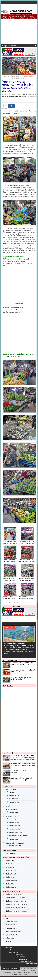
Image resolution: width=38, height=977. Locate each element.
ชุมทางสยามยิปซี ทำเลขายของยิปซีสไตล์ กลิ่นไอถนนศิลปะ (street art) (21, 779)
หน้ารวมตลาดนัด (11, 789)
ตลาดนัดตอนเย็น (14, 799)
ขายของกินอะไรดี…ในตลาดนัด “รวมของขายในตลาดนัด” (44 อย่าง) (22, 663)
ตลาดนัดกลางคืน (14, 802)
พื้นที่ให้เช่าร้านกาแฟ (12, 864)
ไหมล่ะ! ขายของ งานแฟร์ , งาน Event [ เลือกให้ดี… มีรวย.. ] (23, 671)
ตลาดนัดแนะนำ (8, 753)
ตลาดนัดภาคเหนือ (14, 829)
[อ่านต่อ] (6, 653)
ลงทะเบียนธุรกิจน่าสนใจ (27, 961)
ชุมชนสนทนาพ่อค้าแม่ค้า (13, 931)
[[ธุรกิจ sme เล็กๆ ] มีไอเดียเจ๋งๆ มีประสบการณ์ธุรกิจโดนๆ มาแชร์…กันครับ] (19, 641)
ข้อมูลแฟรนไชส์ (8, 948)
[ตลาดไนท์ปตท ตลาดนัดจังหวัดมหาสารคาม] (6, 775)
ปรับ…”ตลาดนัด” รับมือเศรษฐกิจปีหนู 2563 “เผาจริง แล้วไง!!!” (22, 678)
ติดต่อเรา (8, 942)
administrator (27, 94)
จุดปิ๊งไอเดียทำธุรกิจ (12, 935)
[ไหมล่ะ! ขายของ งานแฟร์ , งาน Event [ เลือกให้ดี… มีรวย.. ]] (6, 674)
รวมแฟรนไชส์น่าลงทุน (12, 928)
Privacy (10, 972)
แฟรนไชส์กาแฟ (10, 853)
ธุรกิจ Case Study (14, 952)
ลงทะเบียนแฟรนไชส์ (21, 957)
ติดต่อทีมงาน (5, 968)
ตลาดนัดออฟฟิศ (13, 812)
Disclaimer (14, 974)
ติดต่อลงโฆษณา (15, 968)
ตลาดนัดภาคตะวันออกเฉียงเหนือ (18, 836)
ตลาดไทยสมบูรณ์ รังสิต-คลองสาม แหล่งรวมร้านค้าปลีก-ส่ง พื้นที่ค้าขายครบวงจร (23, 764)
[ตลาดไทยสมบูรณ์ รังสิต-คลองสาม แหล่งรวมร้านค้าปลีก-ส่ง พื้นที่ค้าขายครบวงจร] (6, 768)
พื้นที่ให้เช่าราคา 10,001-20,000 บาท (17, 904)
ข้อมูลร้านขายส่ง (18, 954)
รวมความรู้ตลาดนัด (10, 660)
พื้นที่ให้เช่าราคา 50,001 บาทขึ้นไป (16, 911)
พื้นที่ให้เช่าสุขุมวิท (11, 881)
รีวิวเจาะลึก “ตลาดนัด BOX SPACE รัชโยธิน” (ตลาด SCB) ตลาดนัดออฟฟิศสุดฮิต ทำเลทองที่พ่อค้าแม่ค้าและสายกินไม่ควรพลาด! (23, 758)
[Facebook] (11, 106)
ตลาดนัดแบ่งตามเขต (15, 846)
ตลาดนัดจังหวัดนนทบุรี (11, 96)
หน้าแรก (8, 918)
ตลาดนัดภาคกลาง (14, 825)
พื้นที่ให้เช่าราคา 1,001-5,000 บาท (16, 901)
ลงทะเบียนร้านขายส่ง (31, 964)
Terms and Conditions (30, 972)
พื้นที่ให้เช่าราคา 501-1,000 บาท (15, 898)
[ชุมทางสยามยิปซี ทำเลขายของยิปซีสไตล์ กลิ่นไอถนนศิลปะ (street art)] (6, 782)
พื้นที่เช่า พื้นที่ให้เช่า (12, 925)
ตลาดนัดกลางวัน (14, 795)
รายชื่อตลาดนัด (12, 950)
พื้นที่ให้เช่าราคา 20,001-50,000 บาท (17, 908)
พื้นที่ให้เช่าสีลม (10, 884)
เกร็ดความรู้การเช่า (11, 938)
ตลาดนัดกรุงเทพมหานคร (16, 819)
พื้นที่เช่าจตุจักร (10, 877)
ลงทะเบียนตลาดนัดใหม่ (24, 959)
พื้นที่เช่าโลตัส (10, 860)
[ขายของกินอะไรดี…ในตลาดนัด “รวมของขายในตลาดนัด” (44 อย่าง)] (6, 667)
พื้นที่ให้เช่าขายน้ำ (11, 874)
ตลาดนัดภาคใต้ (13, 839)
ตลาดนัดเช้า (22, 96)
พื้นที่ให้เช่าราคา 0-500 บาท (14, 894)
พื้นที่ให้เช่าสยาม (11, 887)
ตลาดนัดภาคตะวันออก (15, 832)
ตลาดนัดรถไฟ (10, 867)
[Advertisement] (19, 32)
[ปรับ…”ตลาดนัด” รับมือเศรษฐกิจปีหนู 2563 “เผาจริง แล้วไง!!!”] (6, 681)
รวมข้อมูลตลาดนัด (11, 921)
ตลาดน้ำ (8, 806)
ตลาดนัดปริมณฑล (14, 822)
